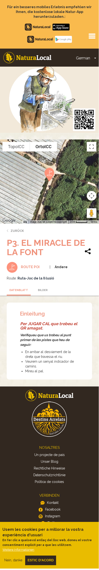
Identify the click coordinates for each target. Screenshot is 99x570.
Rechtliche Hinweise (49, 468)
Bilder (43, 290)
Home (27, 57)
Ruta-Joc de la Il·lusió (35, 278)
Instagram (52, 516)
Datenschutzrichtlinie (49, 475)
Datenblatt (18, 290)
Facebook (52, 509)
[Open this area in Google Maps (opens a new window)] (9, 220)
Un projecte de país (49, 455)
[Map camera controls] (91, 196)
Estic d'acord (41, 560)
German (83, 58)
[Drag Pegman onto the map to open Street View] (91, 213)
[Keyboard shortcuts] (25, 222)
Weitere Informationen (18, 549)
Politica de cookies (49, 482)
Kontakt (52, 503)
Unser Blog (49, 461)
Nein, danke (13, 560)
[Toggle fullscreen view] (91, 147)
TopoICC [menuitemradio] (16, 146)
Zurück (17, 231)
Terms (93, 222)
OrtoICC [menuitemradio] (43, 146)
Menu (91, 35)
